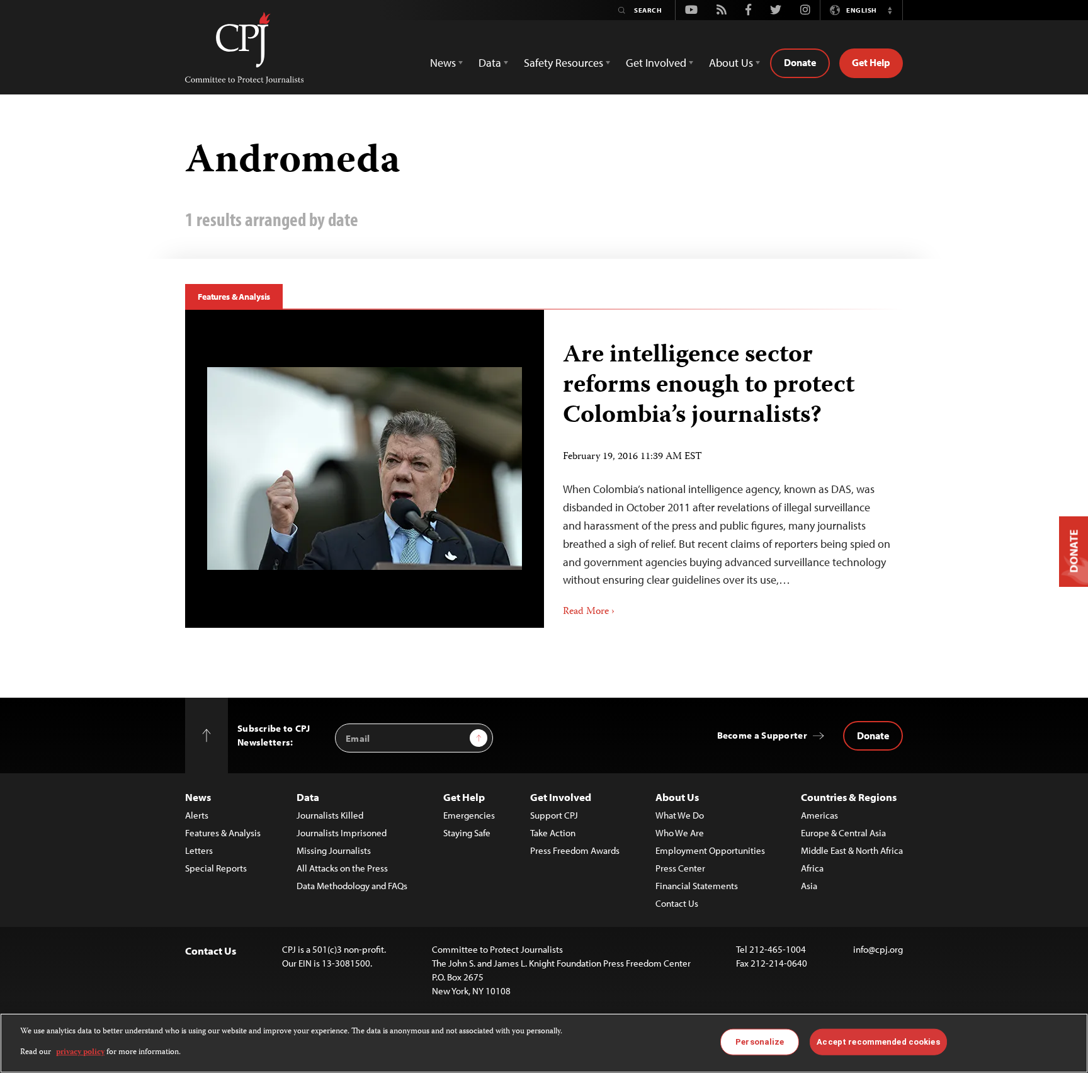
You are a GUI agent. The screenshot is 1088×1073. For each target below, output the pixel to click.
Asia (809, 886)
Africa (812, 868)
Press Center (680, 868)
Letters (199, 850)
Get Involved (560, 796)
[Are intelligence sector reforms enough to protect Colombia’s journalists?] (364, 468)
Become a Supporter (762, 735)
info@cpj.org (878, 949)
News (198, 796)
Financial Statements (696, 886)
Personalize (759, 1042)
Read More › (589, 612)
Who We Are (679, 833)
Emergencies (469, 815)
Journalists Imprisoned (342, 833)
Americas (819, 815)
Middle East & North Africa (852, 850)
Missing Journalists (334, 850)
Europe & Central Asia (843, 833)
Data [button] (490, 62)
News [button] (443, 62)
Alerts (196, 815)
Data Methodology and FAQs (352, 886)
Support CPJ (554, 815)
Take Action (552, 833)
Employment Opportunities (710, 850)
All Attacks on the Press (342, 868)
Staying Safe (466, 833)
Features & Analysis (234, 296)
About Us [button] (731, 62)
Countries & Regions (849, 796)
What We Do (679, 815)
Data (308, 796)
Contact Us (676, 903)
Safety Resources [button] (563, 62)
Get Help (871, 62)
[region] (544, 1043)
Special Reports (216, 868)
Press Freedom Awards (575, 850)
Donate (800, 62)
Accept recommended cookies (878, 1042)
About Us (677, 796)
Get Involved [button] (656, 62)
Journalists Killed (330, 815)
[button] (889, 10)
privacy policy (80, 1052)
